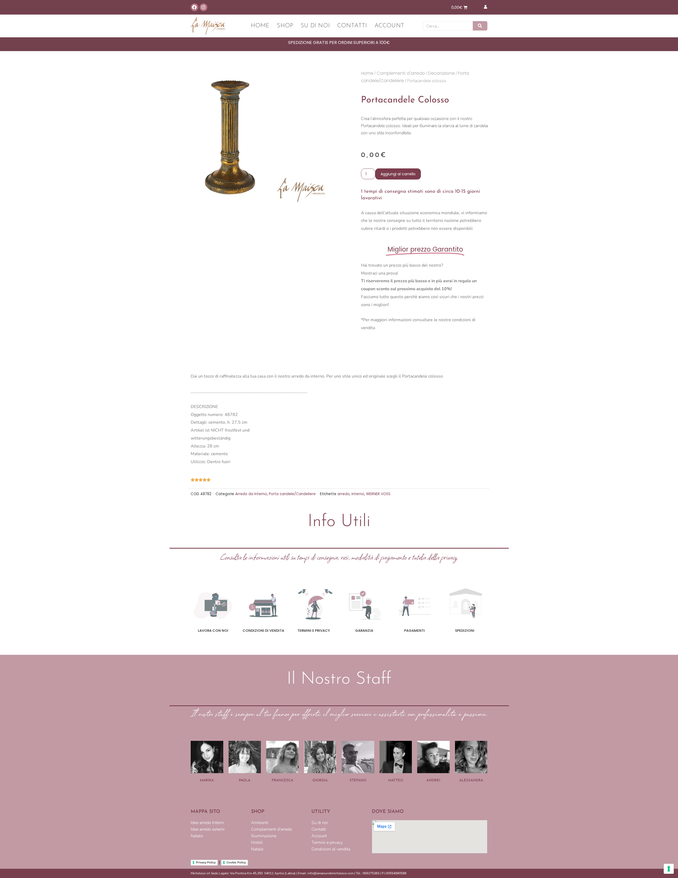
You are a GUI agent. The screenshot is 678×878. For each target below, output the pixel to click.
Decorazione (441, 73)
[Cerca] (480, 25)
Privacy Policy (206, 862)
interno (357, 493)
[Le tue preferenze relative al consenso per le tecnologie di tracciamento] (669, 869)
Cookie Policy (236, 862)
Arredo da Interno (251, 493)
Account (389, 26)
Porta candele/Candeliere (292, 493)
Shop (285, 26)
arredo (343, 493)
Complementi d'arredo (401, 73)
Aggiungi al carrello (398, 174)
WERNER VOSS (378, 493)
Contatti (352, 26)
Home (260, 26)
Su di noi (315, 26)
